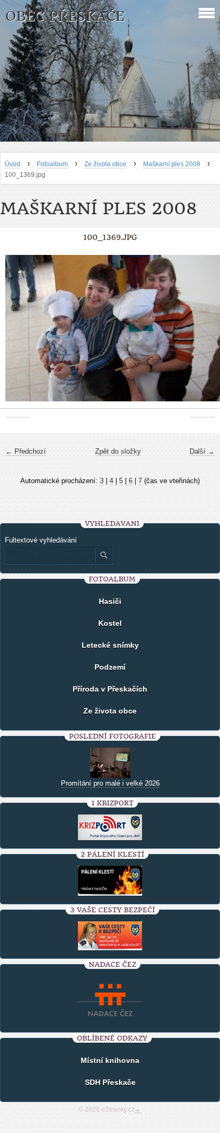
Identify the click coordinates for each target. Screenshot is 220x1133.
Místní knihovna (110, 1060)
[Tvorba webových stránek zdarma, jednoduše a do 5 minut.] (138, 1110)
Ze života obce (105, 164)
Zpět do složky (118, 451)
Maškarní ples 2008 (171, 164)
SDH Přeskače (110, 1082)
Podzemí (110, 667)
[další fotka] (203, 334)
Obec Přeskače (64, 16)
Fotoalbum (52, 164)
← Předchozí (25, 451)
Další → (202, 451)
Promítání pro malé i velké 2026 (110, 783)
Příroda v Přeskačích (110, 689)
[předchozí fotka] (17, 334)
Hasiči (110, 601)
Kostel (110, 623)
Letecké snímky (110, 645)
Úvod (12, 164)
